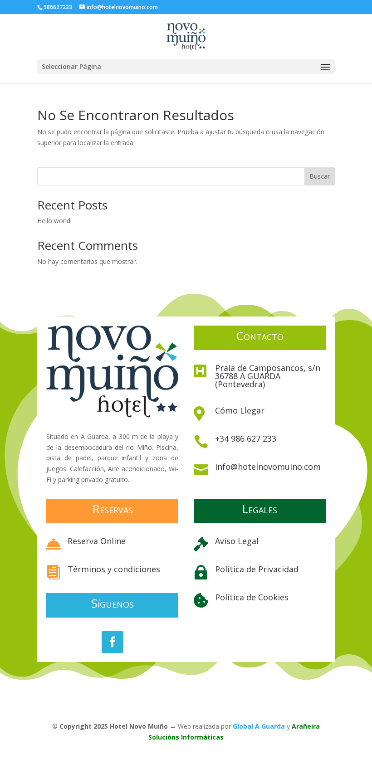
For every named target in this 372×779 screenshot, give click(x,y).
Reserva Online (97, 541)
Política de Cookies (252, 597)
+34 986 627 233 (245, 438)
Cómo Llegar (239, 410)
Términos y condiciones (114, 569)
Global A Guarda (259, 726)
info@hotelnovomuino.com (268, 466)
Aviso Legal (237, 541)
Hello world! (54, 220)
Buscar (319, 176)
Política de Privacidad (257, 569)
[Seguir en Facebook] (112, 642)
